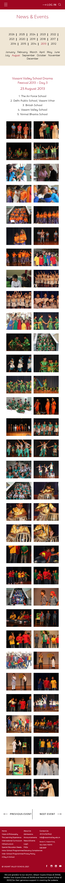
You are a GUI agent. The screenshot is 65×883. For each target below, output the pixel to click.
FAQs (26, 847)
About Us (27, 831)
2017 (53, 39)
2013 (43, 44)
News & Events (29, 841)
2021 (11, 39)
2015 (23, 44)
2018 (43, 39)
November (54, 55)
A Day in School (8, 857)
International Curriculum (12, 841)
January (10, 52)
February (22, 52)
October (41, 55)
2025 (22, 34)
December (32, 59)
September (28, 55)
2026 (11, 34)
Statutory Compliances (30, 851)
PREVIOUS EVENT (21, 814)
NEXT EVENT (47, 814)
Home (4, 831)
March (33, 52)
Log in (51, 5)
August (16, 55)
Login (26, 844)
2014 (33, 44)
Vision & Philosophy (10, 834)
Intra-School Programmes (12, 851)
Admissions (28, 834)
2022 (53, 34)
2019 (32, 39)
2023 (43, 34)
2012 (53, 44)
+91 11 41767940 (46, 834)
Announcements (30, 838)
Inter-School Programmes (12, 854)
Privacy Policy (29, 854)
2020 (22, 39)
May (49, 52)
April (42, 52)
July (7, 55)
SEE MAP (43, 848)
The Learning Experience (11, 838)
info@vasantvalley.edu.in (48, 838)
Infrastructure (7, 844)
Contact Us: (44, 831)
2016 (13, 44)
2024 (32, 34)
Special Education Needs (12, 847)
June (57, 52)
